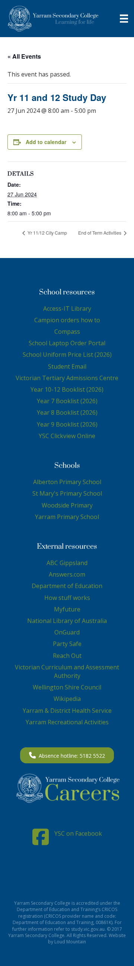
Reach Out (67, 656)
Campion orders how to (67, 320)
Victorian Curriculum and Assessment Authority (67, 671)
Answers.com (67, 574)
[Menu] (124, 18)
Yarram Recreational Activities (67, 722)
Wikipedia (67, 699)
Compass (67, 331)
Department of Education (67, 586)
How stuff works (67, 598)
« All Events (24, 56)
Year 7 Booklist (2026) (67, 401)
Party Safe (67, 644)
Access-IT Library (67, 308)
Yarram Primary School (67, 517)
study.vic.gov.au (88, 929)
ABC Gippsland (67, 563)
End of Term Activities (100, 232)
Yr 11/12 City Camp (46, 232)
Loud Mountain (70, 942)
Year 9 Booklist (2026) (67, 424)
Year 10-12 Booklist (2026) (67, 389)
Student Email (67, 366)
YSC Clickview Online (67, 436)
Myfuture (67, 609)
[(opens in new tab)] (67, 788)
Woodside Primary (67, 505)
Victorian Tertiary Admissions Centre (67, 378)
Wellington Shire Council (67, 687)
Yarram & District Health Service (67, 710)
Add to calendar (46, 142)
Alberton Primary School (67, 482)
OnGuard (67, 632)
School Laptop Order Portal (67, 343)
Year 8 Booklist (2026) (67, 412)
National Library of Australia (67, 621)
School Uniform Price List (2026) (67, 354)
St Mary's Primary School (67, 493)
